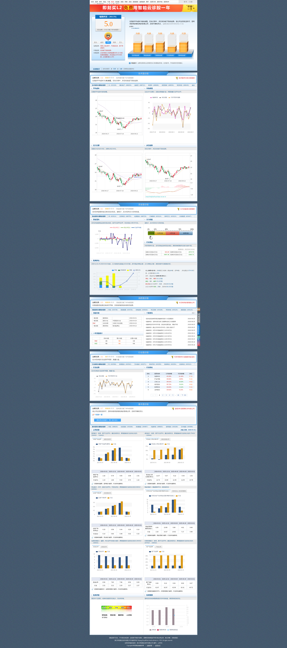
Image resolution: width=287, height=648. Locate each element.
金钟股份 (157, 390)
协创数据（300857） (126, 427)
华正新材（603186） (141, 310)
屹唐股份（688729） (125, 216)
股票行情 (153, 2)
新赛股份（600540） (109, 364)
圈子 (147, 2)
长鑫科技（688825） (141, 427)
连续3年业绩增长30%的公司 (185, 408)
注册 (121, 69)
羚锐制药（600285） (186, 427)
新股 (122, 2)
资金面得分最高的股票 (98, 216)
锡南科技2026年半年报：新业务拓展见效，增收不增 (162, 324)
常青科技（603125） (156, 310)
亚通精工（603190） (185, 216)
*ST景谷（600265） (184, 364)
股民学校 (159, 2)
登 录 (185, 2)
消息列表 (96, 313)
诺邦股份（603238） (156, 427)
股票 (96, 2)
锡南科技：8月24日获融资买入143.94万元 (159, 330)
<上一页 (154, 395)
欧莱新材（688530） (152, 85)
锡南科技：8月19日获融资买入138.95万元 (159, 339)
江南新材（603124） (140, 216)
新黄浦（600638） (185, 310)
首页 (92, 2)
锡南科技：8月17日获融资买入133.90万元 (159, 345)
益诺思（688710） (124, 85)
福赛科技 (157, 376)
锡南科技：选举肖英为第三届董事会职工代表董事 (161, 321)
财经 (100, 2)
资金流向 (96, 219)
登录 (114, 69)
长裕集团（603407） (170, 216)
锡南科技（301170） (108, 17)
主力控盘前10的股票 (187, 209)
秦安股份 (157, 384)
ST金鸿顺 (157, 379)
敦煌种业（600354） (154, 364)
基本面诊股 (181, 55)
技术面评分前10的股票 (187, 78)
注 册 (190, 2)
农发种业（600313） (169, 364)
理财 (126, 2)
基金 (104, 2)
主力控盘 (149, 219)
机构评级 (96, 595)
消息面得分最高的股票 (98, 310)
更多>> (194, 313)
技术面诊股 (135, 55)
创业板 (117, 2)
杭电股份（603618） (126, 310)
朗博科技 (157, 387)
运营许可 (157, 645)
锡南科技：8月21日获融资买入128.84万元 (159, 333)
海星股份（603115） (171, 310)
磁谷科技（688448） (182, 85)
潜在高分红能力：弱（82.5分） (107, 420)
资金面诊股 (147, 55)
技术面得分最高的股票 (98, 85)
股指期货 (135, 2)
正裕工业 (157, 382)
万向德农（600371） (124, 364)
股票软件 (166, 2)
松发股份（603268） (111, 427)
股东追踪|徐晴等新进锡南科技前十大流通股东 (159, 318)
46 (178, 395)
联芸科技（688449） (167, 85)
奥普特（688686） (138, 85)
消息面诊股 (158, 55)
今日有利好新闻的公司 (187, 302)
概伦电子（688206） (110, 85)
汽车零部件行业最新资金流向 (184, 357)
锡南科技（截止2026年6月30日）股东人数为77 (160, 327)
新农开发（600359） (139, 364)
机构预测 (149, 595)
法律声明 (149, 645)
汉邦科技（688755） (110, 216)
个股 (108, 2)
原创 (130, 2)
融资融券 (142, 2)
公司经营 (96, 430)
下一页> (184, 395)
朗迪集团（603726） (111, 310)
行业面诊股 (170, 55)
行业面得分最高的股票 (98, 364)
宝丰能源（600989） (171, 427)
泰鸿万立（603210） (155, 216)
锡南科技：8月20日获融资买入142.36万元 (159, 336)
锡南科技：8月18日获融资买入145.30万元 (159, 342)
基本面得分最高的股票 (98, 427)
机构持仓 (96, 260)
